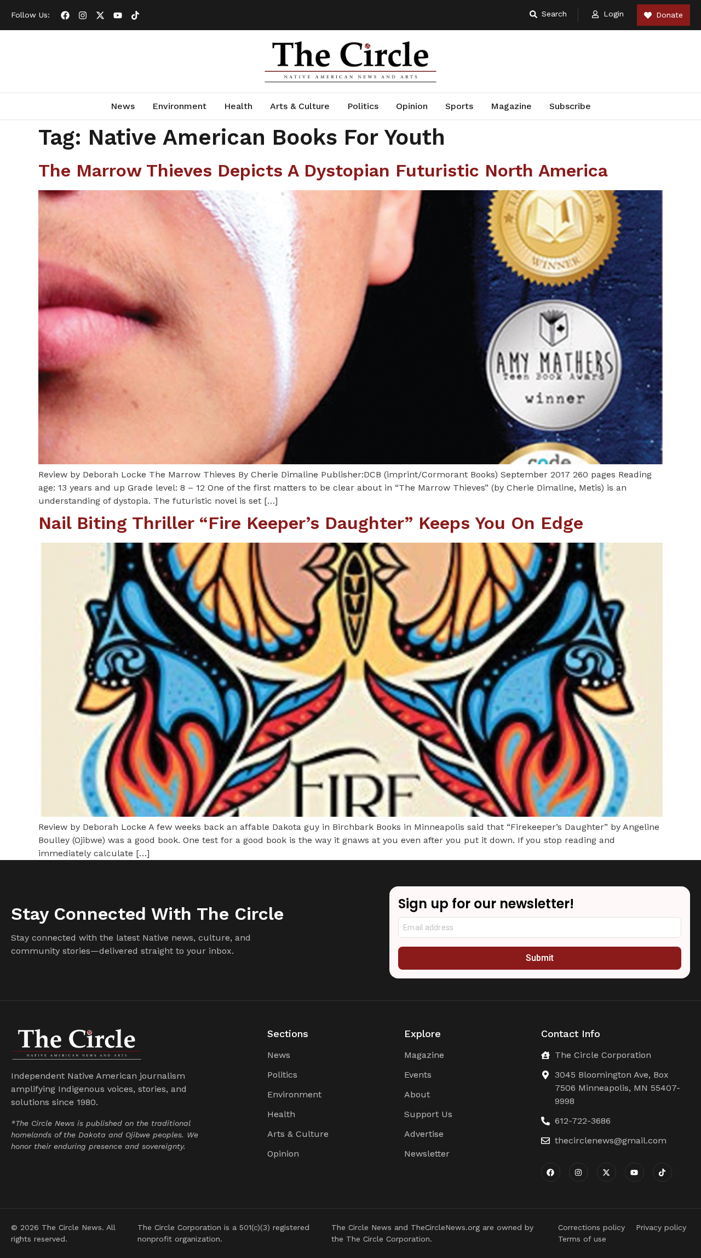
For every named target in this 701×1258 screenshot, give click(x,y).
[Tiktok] (135, 15)
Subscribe (570, 106)
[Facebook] (65, 15)
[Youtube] (117, 15)
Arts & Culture (300, 106)
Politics (362, 106)
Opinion (412, 106)
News (123, 106)
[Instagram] (82, 15)
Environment (179, 106)
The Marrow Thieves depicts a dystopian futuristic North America (323, 170)
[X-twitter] (100, 15)
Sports (459, 106)
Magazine (511, 106)
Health (238, 106)
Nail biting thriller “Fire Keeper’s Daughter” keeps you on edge (310, 523)
